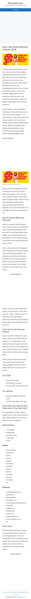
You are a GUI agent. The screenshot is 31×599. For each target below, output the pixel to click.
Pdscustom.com (15, 3)
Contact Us (12, 592)
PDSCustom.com (21, 597)
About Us (5, 592)
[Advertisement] (15, 26)
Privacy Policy (20, 592)
